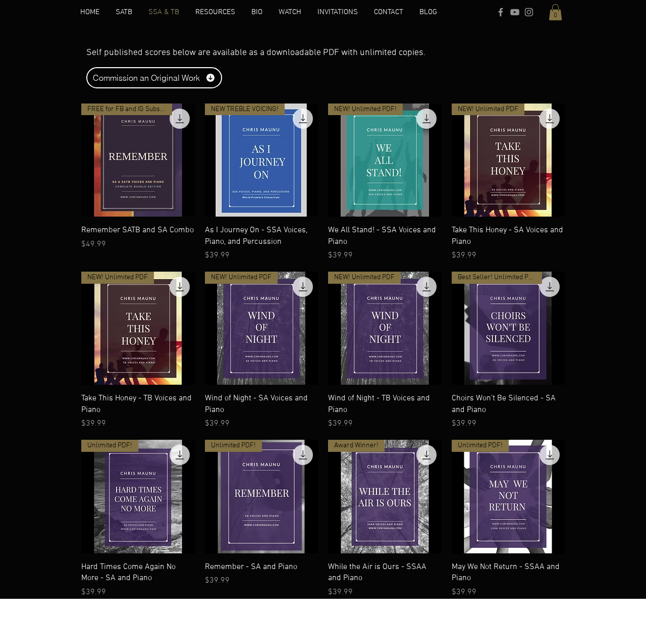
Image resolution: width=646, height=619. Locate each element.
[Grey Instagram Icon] (528, 12)
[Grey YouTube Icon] (514, 12)
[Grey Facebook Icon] (500, 12)
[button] (555, 12)
